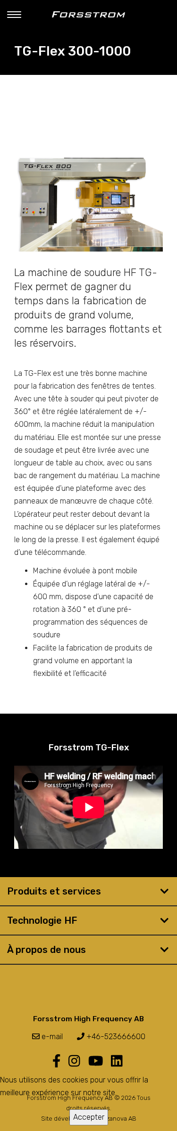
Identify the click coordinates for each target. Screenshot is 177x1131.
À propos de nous (46, 949)
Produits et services (54, 891)
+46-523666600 (114, 1036)
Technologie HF (42, 920)
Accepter (88, 1117)
